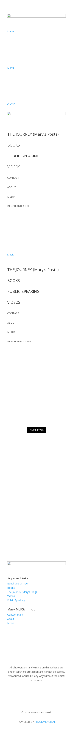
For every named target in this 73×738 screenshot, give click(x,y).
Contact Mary (15, 614)
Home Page (36, 429)
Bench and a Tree (17, 583)
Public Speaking (16, 600)
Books (11, 587)
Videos (11, 596)
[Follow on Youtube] (24, 216)
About (10, 618)
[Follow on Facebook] (10, 216)
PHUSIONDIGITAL (45, 721)
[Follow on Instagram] (17, 216)
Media (10, 623)
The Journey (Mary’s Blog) (22, 592)
